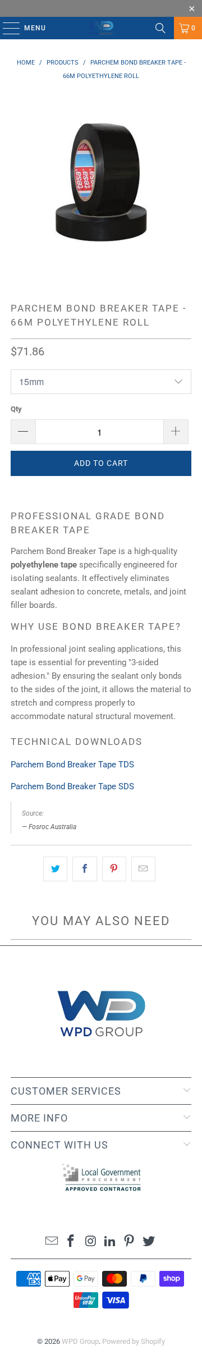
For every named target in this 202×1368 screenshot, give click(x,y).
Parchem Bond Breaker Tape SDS (72, 786)
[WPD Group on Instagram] (90, 1242)
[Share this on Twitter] (55, 869)
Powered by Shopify (133, 1341)
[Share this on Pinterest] (114, 869)
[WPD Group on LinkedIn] (110, 1242)
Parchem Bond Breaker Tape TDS (72, 765)
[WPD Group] (101, 28)
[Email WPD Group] (51, 1242)
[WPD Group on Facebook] (71, 1242)
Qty (16, 409)
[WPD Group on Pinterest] (129, 1242)
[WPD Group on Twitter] (149, 1242)
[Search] (160, 28)
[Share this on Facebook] (84, 869)
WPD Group (80, 1341)
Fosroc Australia (52, 827)
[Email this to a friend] (143, 869)
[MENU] (6, 28)
